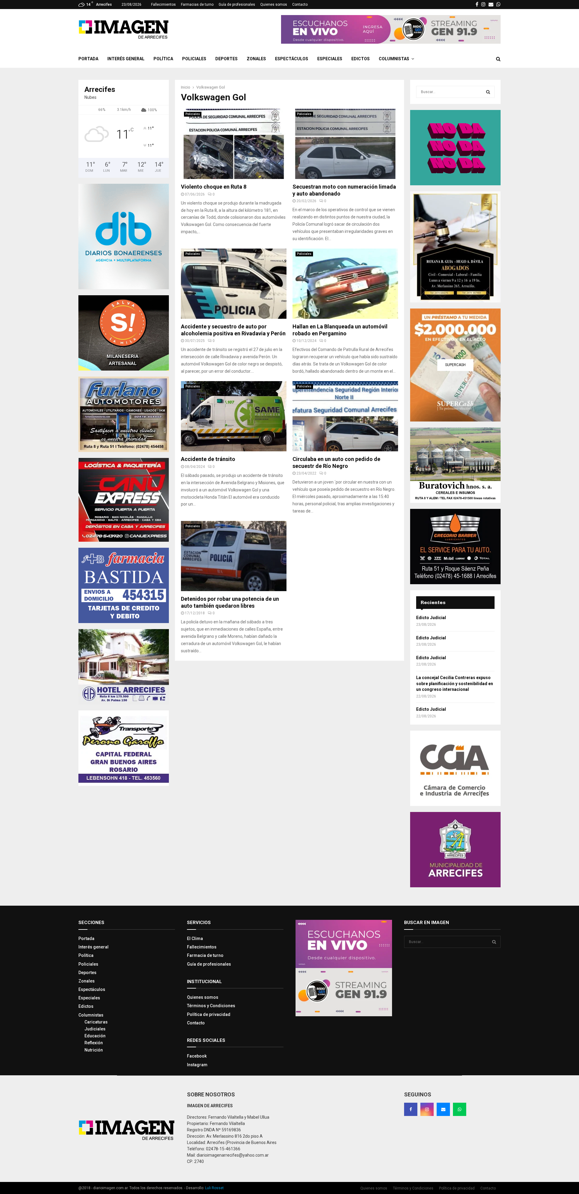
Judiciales (95, 1028)
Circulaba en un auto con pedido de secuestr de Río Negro (336, 462)
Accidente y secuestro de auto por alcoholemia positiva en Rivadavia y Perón (233, 330)
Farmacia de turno (205, 955)
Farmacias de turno (197, 4)
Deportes (226, 58)
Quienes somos (273, 4)
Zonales (256, 58)
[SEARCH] (488, 92)
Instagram (197, 1064)
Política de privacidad (208, 1014)
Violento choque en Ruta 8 (213, 186)
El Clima (195, 938)
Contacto (300, 4)
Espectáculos (291, 58)
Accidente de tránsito (208, 459)
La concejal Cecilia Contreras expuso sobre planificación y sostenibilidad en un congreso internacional (454, 683)
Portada (88, 58)
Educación (95, 1035)
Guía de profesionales (237, 4)
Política (163, 58)
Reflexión (93, 1042)
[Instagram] (427, 1109)
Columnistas (394, 58)
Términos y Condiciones (211, 1005)
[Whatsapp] (459, 1109)
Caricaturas (96, 1022)
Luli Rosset (214, 1188)
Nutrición (93, 1050)
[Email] (443, 1109)
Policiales (194, 58)
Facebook (197, 1056)
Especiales (329, 58)
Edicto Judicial (431, 617)
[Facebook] (410, 1109)
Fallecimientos (163, 4)
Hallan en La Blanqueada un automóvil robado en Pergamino (340, 330)
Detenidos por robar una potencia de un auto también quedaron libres (230, 602)
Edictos (360, 58)
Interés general (125, 58)
